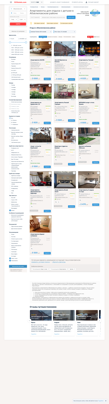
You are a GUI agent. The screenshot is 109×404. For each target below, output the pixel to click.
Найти (18, 24)
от (35, 78)
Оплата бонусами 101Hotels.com (15, 111)
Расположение (67, 36)
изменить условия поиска (40, 262)
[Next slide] (99, 321)
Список (97, 36)
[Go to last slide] (29, 321)
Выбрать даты (71, 17)
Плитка (91, 36)
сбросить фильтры (59, 262)
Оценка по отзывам (52, 36)
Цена (73, 36)
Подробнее (47, 78)
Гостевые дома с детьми (66, 23)
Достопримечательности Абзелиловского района (16, 270)
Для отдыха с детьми (39, 23)
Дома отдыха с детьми (52, 23)
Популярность (42, 36)
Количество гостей (14, 16)
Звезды (60, 36)
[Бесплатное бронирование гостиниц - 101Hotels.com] (20, 2)
